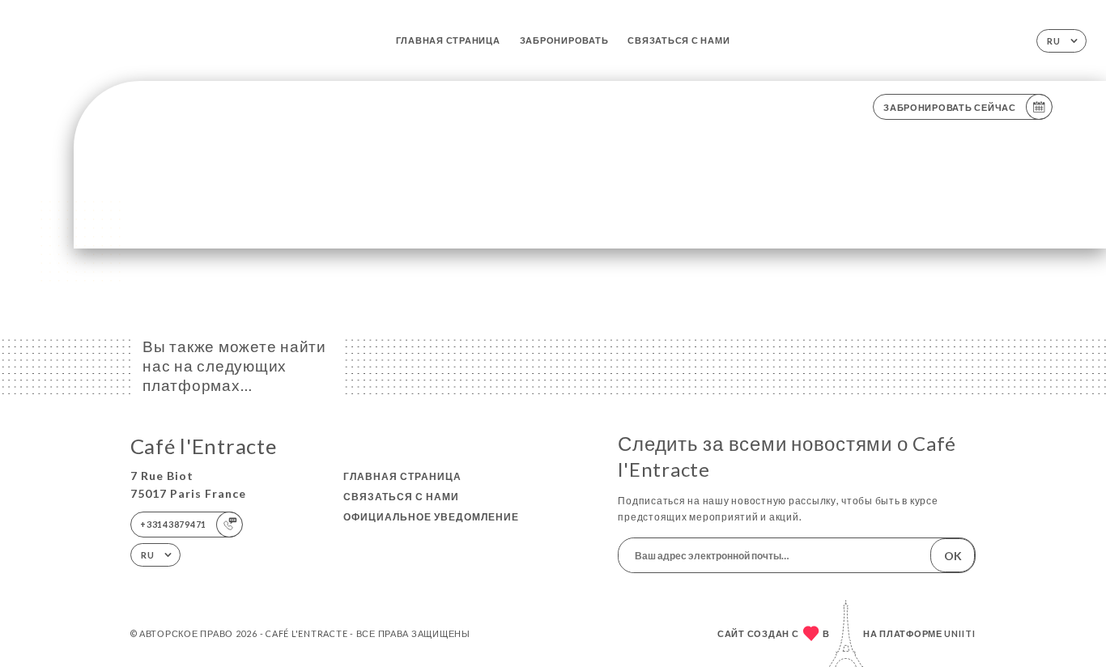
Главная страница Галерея (214, 203)
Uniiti (960, 633)
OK (953, 556)
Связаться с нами (678, 40)
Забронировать (564, 40)
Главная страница (448, 40)
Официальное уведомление (431, 517)
